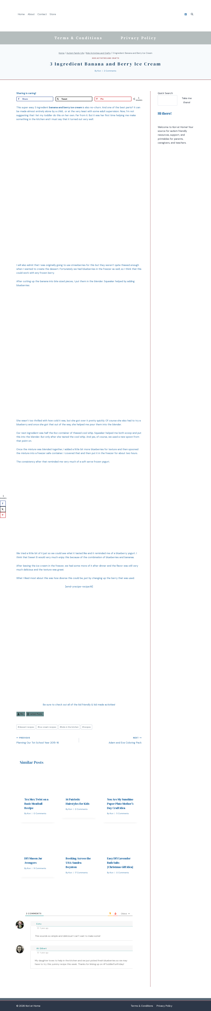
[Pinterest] (185, 14)
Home (21, 14)
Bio (21, 714)
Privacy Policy (139, 38)
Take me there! (187, 100)
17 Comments (81, 872)
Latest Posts (36, 714)
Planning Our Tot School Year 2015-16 (37, 740)
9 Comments (40, 868)
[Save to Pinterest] (3, 515)
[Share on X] (3, 509)
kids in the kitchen (69, 727)
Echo (39, 924)
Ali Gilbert (41, 948)
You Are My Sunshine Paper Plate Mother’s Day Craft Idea (120, 803)
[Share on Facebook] (3, 503)
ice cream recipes (47, 727)
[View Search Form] (192, 14)
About (31, 14)
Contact (42, 14)
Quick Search (165, 93)
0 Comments (40, 813)
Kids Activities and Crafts (105, 58)
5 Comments (122, 813)
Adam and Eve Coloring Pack (125, 740)
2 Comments (110, 71)
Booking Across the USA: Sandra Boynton (78, 862)
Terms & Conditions (78, 38)
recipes (86, 727)
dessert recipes (26, 727)
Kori (99, 71)
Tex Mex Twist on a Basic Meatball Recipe (36, 803)
